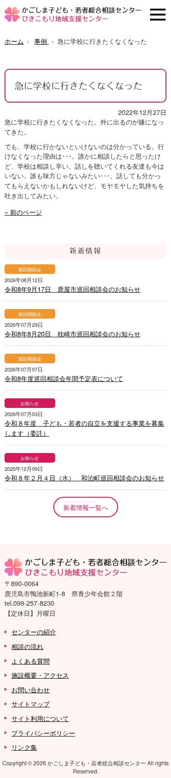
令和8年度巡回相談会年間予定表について (64, 378)
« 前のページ (23, 211)
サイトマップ (30, 703)
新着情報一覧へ (85, 507)
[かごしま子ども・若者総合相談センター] (73, 19)
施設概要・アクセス (40, 675)
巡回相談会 (29, 269)
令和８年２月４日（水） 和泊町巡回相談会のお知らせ (84, 477)
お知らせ (30, 403)
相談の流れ (27, 646)
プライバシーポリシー (43, 732)
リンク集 (24, 747)
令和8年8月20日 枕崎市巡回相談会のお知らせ (72, 333)
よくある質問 (30, 660)
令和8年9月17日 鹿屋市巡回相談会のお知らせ (72, 289)
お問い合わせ (30, 689)
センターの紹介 (33, 631)
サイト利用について (40, 718)
